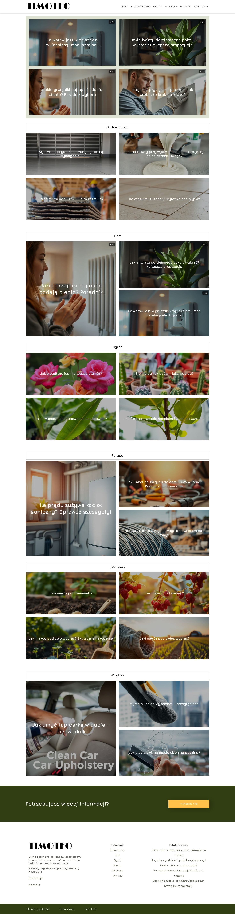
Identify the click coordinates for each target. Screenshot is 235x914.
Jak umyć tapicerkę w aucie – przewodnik (71, 728)
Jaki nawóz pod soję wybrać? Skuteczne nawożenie (71, 638)
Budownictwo (140, 6)
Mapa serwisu (67, 908)
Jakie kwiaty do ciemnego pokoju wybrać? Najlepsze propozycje (162, 42)
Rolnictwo (200, 6)
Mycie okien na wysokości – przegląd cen (164, 704)
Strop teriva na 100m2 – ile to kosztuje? (70, 199)
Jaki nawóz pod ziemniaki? (70, 593)
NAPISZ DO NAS (189, 804)
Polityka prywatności (37, 908)
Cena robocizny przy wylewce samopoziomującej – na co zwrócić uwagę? (164, 154)
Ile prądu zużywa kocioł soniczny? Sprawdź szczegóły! (71, 508)
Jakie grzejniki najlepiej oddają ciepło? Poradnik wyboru (72, 92)
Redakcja (36, 878)
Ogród (157, 6)
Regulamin (91, 908)
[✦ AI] (89, 335)
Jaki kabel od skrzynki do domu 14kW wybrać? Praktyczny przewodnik (164, 484)
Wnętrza (171, 6)
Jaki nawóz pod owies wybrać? (164, 638)
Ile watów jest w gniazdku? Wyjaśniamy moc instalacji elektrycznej (72, 42)
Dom (125, 6)
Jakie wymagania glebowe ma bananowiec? (71, 418)
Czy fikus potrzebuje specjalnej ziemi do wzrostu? (164, 418)
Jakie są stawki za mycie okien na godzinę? (164, 752)
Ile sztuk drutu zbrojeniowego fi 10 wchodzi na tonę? (164, 533)
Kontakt (34, 884)
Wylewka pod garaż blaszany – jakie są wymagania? (70, 154)
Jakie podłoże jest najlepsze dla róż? (71, 373)
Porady (185, 6)
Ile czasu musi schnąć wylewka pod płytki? (164, 199)
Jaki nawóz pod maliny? (164, 593)
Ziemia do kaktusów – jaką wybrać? (164, 373)
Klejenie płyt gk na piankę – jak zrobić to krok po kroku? (162, 92)
